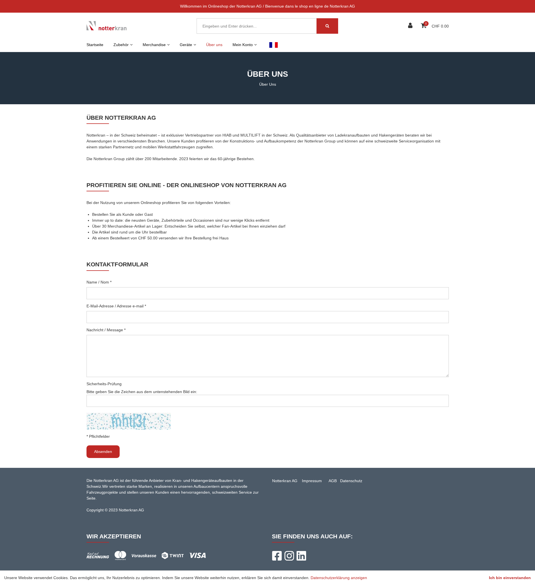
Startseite (94, 44)
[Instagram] (289, 556)
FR (273, 44)
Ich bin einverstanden (510, 577)
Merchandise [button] (154, 44)
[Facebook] (276, 556)
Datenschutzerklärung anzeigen (339, 577)
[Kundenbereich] (411, 26)
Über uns (214, 44)
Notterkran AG (284, 481)
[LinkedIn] (301, 556)
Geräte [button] (186, 44)
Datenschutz (351, 481)
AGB (333, 481)
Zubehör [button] (121, 44)
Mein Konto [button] (243, 44)
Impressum (312, 481)
